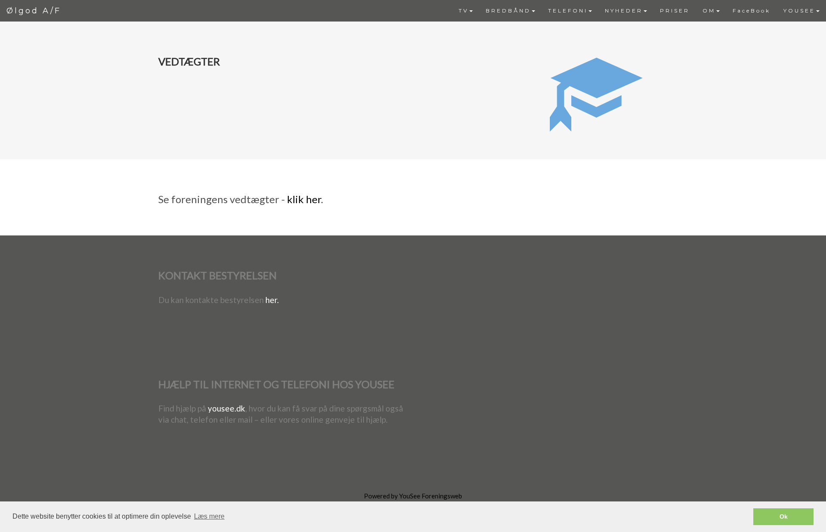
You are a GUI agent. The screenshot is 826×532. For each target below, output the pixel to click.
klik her (304, 199)
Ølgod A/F (33, 10)
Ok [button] (784, 516)
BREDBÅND (508, 10)
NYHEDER (624, 10)
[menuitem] (465, 11)
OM (709, 10)
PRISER (675, 10)
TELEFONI (568, 10)
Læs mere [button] (209, 516)
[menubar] (639, 11)
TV (463, 10)
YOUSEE (799, 10)
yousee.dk (226, 408)
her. (272, 300)
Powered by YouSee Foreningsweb (413, 496)
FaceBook (752, 10)
